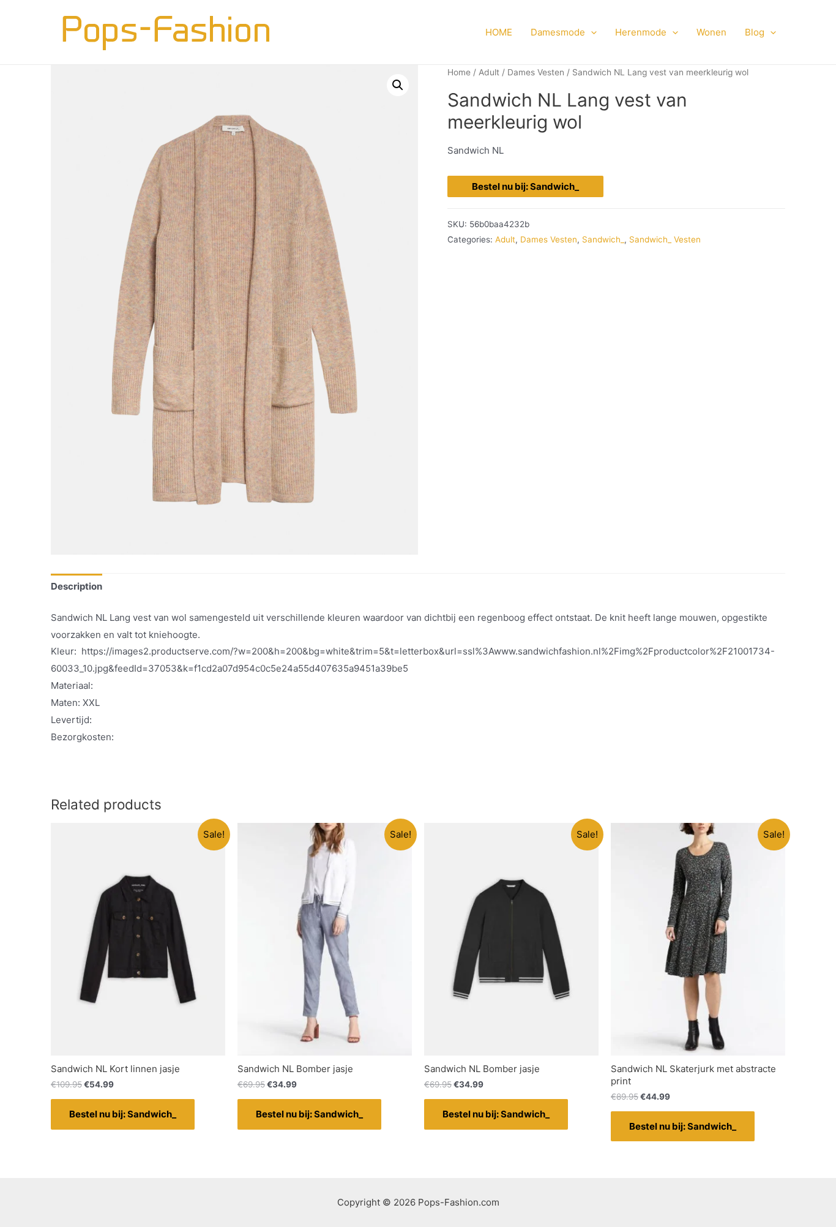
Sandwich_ (603, 239)
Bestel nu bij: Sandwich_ (525, 186)
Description (76, 586)
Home (459, 72)
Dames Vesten (535, 72)
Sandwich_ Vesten (665, 239)
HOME (498, 32)
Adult (489, 72)
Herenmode (640, 32)
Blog (754, 32)
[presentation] (591, 32)
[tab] (76, 587)
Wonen (711, 32)
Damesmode (558, 32)
